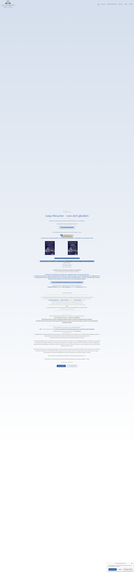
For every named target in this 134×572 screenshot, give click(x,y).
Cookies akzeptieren (112, 569)
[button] (131, 563)
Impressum (118, 566)
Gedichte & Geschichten (112, 4)
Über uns (103, 4)
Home (99, 4)
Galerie (125, 4)
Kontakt (130, 4)
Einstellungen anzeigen (128, 569)
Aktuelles (120, 4)
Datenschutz (113, 566)
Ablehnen (120, 569)
